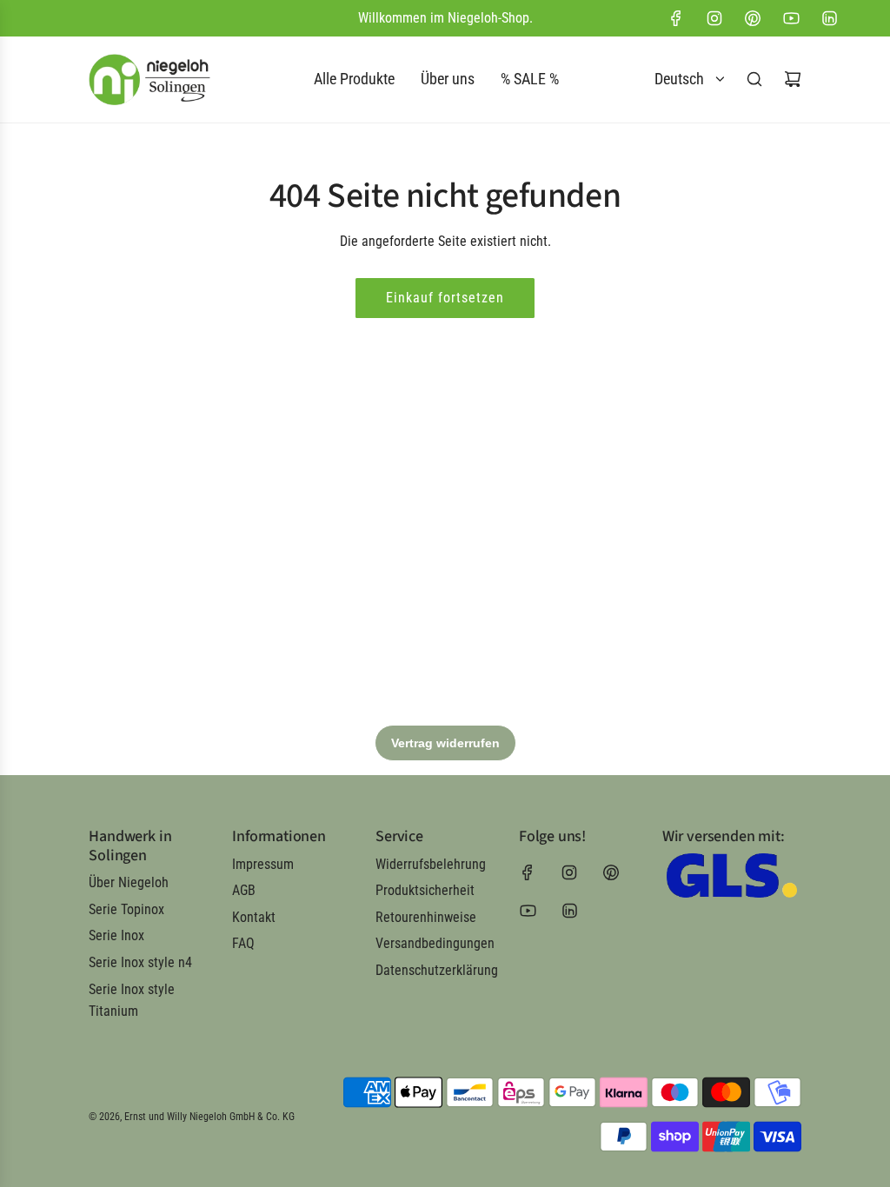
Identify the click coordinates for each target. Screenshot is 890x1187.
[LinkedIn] (829, 18)
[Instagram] (714, 18)
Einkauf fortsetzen (445, 297)
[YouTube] (791, 18)
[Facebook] (676, 18)
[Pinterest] (753, 18)
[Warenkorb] (793, 79)
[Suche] (754, 79)
